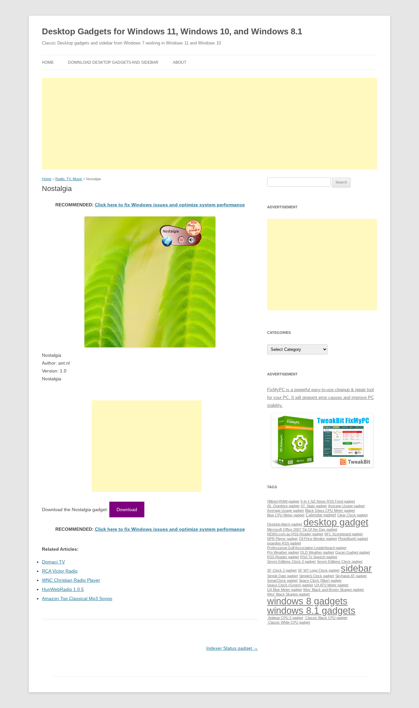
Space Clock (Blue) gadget (320, 580)
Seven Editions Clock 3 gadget (291, 561)
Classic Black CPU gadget (325, 618)
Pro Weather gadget (283, 552)
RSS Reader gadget (283, 557)
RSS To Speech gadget (318, 557)
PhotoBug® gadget (353, 539)
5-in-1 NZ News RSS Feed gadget (328, 501)
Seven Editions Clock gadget (339, 561)
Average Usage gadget (346, 506)
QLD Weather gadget (317, 552)
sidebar (356, 568)
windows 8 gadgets (307, 601)
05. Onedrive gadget (283, 506)
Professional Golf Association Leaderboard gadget (306, 548)
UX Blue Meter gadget (284, 590)
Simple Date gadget (282, 576)
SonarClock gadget (282, 580)
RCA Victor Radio (60, 571)
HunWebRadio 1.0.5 (63, 589)
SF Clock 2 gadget (282, 570)
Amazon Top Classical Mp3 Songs (77, 598)
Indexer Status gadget (232, 648)
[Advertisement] (209, 123)
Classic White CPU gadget (288, 622)
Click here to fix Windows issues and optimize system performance (170, 204)
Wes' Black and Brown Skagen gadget (333, 590)
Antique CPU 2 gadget (285, 618)
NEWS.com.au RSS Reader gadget (295, 534)
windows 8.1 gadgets (311, 610)
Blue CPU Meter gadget (285, 515)
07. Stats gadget (314, 506)
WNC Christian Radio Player (71, 580)
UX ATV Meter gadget (331, 585)
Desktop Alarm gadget (284, 524)
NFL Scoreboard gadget (343, 534)
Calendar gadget (321, 515)
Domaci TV (53, 561)
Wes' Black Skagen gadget (288, 594)
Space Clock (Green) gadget (290, 585)
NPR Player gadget (282, 539)
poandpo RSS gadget (284, 543)
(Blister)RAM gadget (283, 501)
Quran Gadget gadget (352, 552)
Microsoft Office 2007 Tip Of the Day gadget (302, 529)
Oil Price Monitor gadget (318, 539)
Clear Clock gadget (352, 515)
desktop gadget (335, 522)
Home (48, 62)
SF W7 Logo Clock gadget (318, 570)
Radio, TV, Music (68, 179)
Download (127, 509)
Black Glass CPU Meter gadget (330, 510)
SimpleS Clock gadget (316, 576)
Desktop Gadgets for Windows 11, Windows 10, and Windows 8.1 (172, 31)
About (179, 62)
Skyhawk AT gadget (351, 576)
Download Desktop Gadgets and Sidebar (113, 62)
